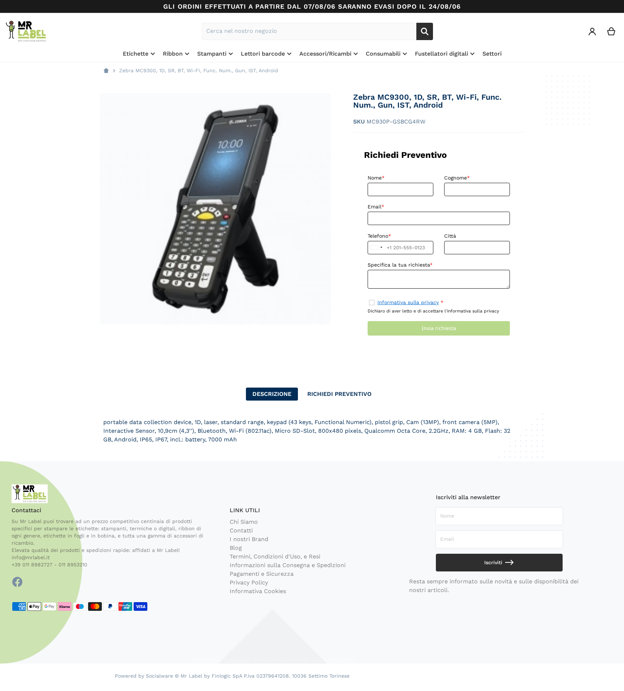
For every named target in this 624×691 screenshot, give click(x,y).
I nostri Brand (249, 539)
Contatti (241, 530)
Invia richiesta (439, 328)
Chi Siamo (244, 521)
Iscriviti (493, 562)
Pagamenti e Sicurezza (262, 573)
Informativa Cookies (258, 591)
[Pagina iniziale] (106, 71)
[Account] (592, 31)
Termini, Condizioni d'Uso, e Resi (275, 556)
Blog (236, 547)
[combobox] (309, 31)
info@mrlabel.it (31, 557)
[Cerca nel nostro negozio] (424, 31)
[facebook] (17, 582)
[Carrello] (611, 31)
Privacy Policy (249, 582)
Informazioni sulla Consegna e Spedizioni (288, 565)
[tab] (272, 394)
